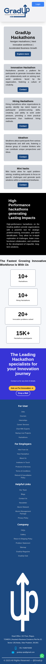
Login (38, 4)
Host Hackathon (23, 454)
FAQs (23, 530)
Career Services (23, 424)
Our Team (23, 490)
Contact (23, 90)
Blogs (23, 494)
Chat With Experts (23, 429)
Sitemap (23, 547)
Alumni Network (23, 507)
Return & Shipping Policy (23, 539)
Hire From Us (23, 450)
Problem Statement (23, 543)
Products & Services (23, 467)
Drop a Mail (23, 393)
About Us (23, 458)
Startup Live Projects (23, 433)
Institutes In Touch (23, 462)
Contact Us (23, 498)
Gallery (23, 534)
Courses (23, 416)
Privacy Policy (23, 518)
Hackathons (23, 437)
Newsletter (23, 503)
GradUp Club (23, 556)
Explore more (23, 54)
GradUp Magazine (23, 551)
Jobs (23, 412)
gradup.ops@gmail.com (26, 652)
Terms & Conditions (23, 471)
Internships (23, 420)
